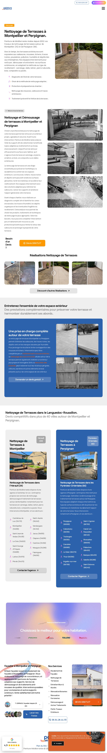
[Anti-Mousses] (16, 714)
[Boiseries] (13, 714)
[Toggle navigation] (103, 8)
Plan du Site (41, 746)
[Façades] (7, 714)
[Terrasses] (10, 714)
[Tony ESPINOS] (7, 704)
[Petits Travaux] (19, 714)
